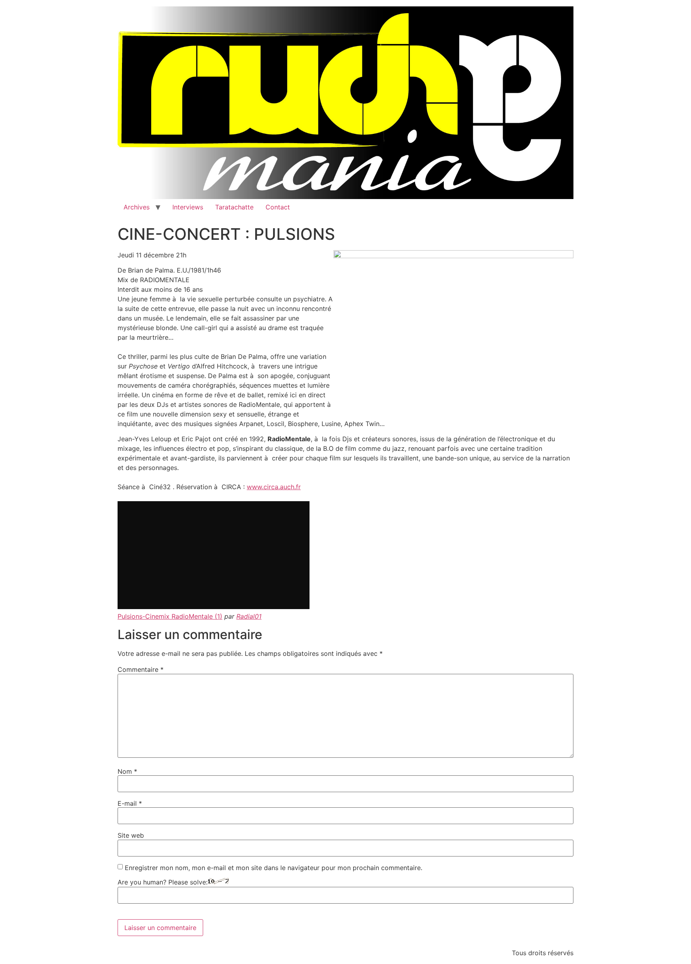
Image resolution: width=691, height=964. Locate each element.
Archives (137, 207)
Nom (127, 771)
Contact (278, 207)
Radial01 (249, 616)
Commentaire (141, 669)
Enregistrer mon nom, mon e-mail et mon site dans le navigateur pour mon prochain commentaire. (273, 867)
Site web (131, 835)
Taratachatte (234, 207)
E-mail (130, 803)
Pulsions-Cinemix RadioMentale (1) (170, 616)
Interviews (187, 207)
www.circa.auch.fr (274, 487)
